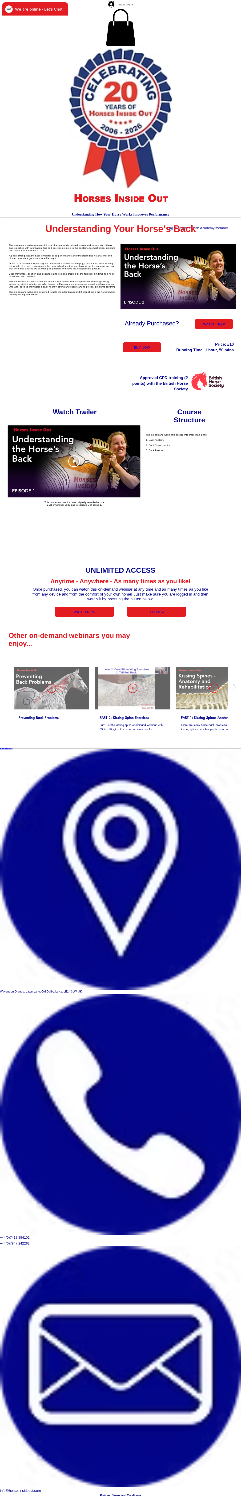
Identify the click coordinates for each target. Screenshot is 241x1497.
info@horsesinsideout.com (20, 1491)
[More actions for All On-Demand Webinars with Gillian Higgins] (20, 660)
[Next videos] (234, 687)
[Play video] (74, 461)
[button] (120, 27)
